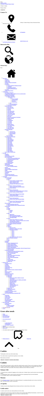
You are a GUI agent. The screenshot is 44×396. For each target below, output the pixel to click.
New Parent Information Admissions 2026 (12, 293)
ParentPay (7, 154)
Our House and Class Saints (10, 136)
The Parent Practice (13, 280)
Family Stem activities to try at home (16, 219)
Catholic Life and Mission (9, 94)
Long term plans (13, 132)
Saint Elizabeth (10, 144)
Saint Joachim (9, 143)
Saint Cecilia (9, 142)
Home (4, 314)
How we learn (7, 203)
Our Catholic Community (9, 95)
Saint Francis (9, 147)
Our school (5, 78)
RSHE (6, 170)
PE (7, 238)
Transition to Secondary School (10, 291)
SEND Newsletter (10, 249)
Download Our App (6, 307)
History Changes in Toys (14, 182)
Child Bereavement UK (14, 284)
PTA (6, 270)
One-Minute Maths (13, 217)
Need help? (7, 295)
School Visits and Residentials (12, 257)
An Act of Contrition (11, 114)
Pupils (4, 294)
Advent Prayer (14, 101)
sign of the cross (10, 107)
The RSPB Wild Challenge (14, 221)
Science (8, 218)
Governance (7, 84)
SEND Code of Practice (11, 247)
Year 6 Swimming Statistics (12, 166)
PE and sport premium (9, 165)
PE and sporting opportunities (12, 252)
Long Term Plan (13, 227)
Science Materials (13, 187)
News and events (6, 302)
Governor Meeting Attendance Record (14, 85)
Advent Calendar (15, 98)
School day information (9, 273)
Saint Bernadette (10, 140)
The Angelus (9, 126)
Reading (11, 210)
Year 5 (8, 197)
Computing (9, 226)
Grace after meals (10, 112)
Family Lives (12, 282)
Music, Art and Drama (11, 253)
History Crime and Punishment (15, 202)
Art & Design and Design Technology (14, 223)
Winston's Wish (12, 283)
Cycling (8, 258)
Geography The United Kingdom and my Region (19, 190)
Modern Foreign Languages (12, 237)
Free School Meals (8, 171)
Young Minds (12, 278)
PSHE (8, 239)
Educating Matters (13, 281)
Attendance (7, 172)
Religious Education (8, 129)
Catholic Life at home (11, 96)
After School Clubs (10, 256)
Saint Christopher (10, 139)
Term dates (7, 265)
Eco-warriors (7, 298)
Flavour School (10, 259)
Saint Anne (9, 137)
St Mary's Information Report (12, 243)
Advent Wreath (14, 99)
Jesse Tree (14, 100)
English (8, 209)
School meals (7, 266)
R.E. (8, 207)
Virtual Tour (7, 80)
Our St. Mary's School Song (10, 152)
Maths (8, 213)
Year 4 (8, 192)
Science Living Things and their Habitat (17, 193)
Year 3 (8, 188)
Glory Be (9, 110)
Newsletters (7, 304)
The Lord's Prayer (10, 108)
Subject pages (7, 206)
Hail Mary (9, 109)
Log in (4, 308)
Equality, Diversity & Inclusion (10, 82)
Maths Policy (12, 214)
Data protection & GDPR (9, 156)
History (8, 225)
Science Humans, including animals (16, 180)
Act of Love (9, 123)
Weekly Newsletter (10, 305)
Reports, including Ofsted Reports (11, 169)
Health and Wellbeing (11, 289)
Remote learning (10, 162)
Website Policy (7, 323)
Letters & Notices (8, 303)
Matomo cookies (6, 380)
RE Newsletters (12, 133)
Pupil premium (7, 168)
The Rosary (9, 119)
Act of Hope (9, 122)
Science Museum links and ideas (15, 222)
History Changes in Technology (15, 185)
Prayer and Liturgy (8, 106)
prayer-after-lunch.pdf (7, 319)
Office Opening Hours (9, 90)
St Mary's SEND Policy (11, 244)
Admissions (7, 155)
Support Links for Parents (12, 245)
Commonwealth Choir (11, 260)
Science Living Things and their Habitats (17, 186)
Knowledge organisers (14, 229)
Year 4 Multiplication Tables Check (16, 216)
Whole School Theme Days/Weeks (13, 255)
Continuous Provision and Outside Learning (15, 251)
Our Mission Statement (9, 92)
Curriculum (5, 176)
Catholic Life (5, 91)
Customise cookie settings (14, 359)
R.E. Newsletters (10, 306)
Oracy (11, 212)
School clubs (7, 272)
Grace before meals (10, 111)
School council (7, 297)
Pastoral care (7, 268)
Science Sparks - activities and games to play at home (19, 220)
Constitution (9, 86)
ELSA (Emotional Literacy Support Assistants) (13, 269)
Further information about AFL (13, 204)
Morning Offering (10, 118)
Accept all (6, 359)
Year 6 (8, 200)
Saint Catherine (10, 151)
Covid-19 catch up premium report (13, 158)
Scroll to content (3, 2)
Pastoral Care (9, 261)
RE (8, 130)
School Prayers (12, 131)
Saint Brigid (9, 148)
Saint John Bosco (10, 145)
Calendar (6, 264)
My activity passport (8, 299)
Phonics (8, 208)
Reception (9, 178)
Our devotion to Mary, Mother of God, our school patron (15, 93)
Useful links (9, 276)
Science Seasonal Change (14, 181)
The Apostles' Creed (11, 113)
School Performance (8, 163)
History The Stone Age (14, 189)
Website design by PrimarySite (17, 338)
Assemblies (9, 254)
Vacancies (7, 89)
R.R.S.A (6, 173)
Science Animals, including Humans (16, 191)
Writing (11, 211)
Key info (4, 153)
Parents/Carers (5, 262)
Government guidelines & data (12, 159)
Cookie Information (8, 322)
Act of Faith (9, 121)
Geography (9, 224)
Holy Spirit (9, 116)
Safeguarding (7, 164)
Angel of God (9, 115)
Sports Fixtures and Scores (10, 301)
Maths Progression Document (15, 215)
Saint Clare (9, 146)
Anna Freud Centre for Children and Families (18, 279)
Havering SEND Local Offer (12, 246)
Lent (10, 102)
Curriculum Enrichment (9, 250)
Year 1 (8, 179)
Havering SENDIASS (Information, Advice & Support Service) (18, 248)
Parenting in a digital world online (16, 228)
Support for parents (8, 274)
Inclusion (6, 242)
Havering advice (10, 160)
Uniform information (9, 292)
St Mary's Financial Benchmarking (11, 175)
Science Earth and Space (14, 198)
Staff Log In (5, 328)
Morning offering (10, 124)
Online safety (9, 275)
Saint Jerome (9, 141)
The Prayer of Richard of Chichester (13, 117)
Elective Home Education (9, 174)
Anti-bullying (9, 290)
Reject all (2, 359)
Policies (11, 134)
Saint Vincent (9, 138)
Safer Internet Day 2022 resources (16, 236)
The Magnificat (10, 120)
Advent (11, 97)
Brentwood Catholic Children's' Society (17, 277)
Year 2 (8, 184)
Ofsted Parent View (8, 267)
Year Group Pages (8, 177)
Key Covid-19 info (8, 157)
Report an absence (8, 271)
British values (7, 81)
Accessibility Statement (9, 324)
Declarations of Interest (11, 87)
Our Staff (6, 83)
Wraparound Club (8, 263)
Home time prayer (10, 128)
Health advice (9, 161)
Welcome (6, 79)
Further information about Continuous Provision (16, 205)
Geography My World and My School (16, 183)
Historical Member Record (12, 88)
